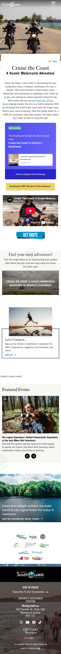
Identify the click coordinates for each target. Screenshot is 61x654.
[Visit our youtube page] (27, 622)
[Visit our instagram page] (21, 622)
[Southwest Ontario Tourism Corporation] (11, 4)
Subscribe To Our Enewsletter (29, 591)
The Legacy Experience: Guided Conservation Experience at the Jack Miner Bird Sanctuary (30, 439)
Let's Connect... (15, 340)
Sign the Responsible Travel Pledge (21, 519)
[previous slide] (27, 456)
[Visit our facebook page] (34, 622)
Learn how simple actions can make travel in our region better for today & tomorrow (28, 510)
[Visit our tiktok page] (39, 622)
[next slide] (33, 456)
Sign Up (9, 355)
